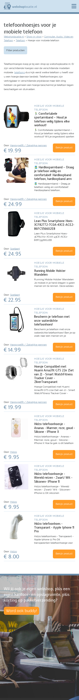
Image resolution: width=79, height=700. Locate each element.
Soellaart (15, 248)
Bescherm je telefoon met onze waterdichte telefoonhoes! (52, 320)
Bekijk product (64, 147)
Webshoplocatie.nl (14, 36)
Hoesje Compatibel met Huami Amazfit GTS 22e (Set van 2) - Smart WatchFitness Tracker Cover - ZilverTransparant (54, 374)
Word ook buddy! (21, 610)
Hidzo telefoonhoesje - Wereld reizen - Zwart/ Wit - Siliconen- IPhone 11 (53, 477)
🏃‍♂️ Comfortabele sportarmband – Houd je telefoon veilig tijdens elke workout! (52, 119)
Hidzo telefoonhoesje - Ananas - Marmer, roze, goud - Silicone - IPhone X (54, 427)
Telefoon (20, 40)
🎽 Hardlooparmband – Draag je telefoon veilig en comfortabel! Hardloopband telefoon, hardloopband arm (54, 173)
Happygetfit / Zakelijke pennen (28, 145)
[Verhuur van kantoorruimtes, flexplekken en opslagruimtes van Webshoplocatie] (20, 6)
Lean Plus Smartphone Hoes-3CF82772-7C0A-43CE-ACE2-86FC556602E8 (54, 224)
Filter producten (15, 50)
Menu (73, 6)
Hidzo (13, 451)
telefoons (19, 72)
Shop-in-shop (34, 36)
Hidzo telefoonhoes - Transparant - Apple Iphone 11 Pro (54, 527)
